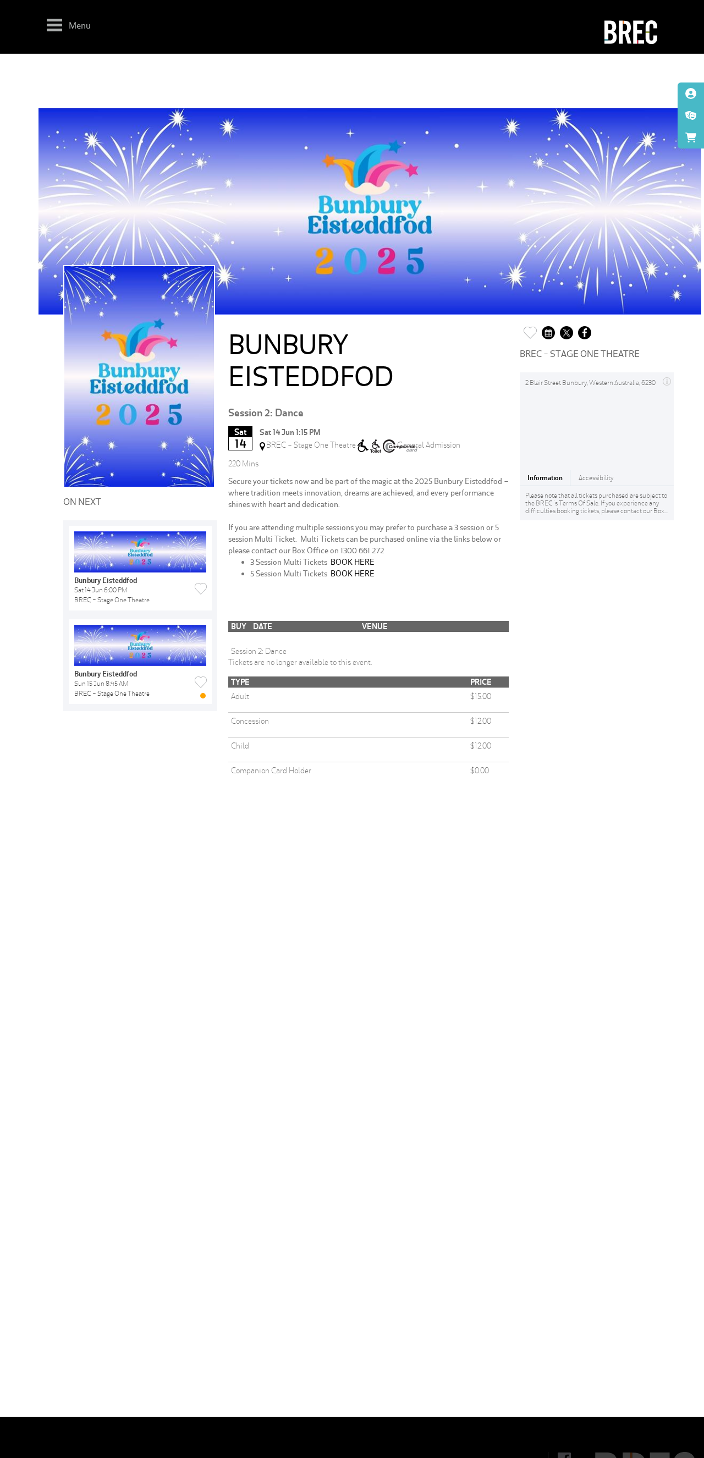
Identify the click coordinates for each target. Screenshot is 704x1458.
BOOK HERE (353, 561)
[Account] (691, 93)
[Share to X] (566, 330)
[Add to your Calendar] (548, 330)
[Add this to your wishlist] (530, 330)
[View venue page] (667, 380)
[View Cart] (691, 137)
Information (545, 478)
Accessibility (596, 478)
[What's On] (691, 115)
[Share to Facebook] (584, 330)
